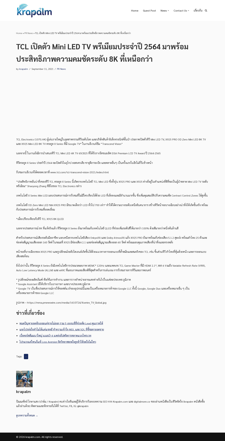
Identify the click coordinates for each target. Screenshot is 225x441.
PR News (28, 33)
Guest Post (149, 10)
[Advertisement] (112, 104)
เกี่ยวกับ (198, 10)
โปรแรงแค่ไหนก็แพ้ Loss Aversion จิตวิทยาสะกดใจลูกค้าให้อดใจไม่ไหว (57, 341)
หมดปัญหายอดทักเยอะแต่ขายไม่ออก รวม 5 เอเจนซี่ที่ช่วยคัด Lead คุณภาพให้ (61, 323)
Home (134, 10)
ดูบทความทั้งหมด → (27, 415)
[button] (168, 10)
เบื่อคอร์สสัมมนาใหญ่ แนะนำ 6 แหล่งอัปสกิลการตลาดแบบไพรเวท (55, 335)
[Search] (206, 10)
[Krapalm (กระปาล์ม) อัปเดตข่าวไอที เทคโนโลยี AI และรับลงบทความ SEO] (34, 10)
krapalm (23, 68)
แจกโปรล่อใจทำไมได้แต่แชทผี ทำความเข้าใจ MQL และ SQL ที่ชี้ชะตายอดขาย (61, 329)
